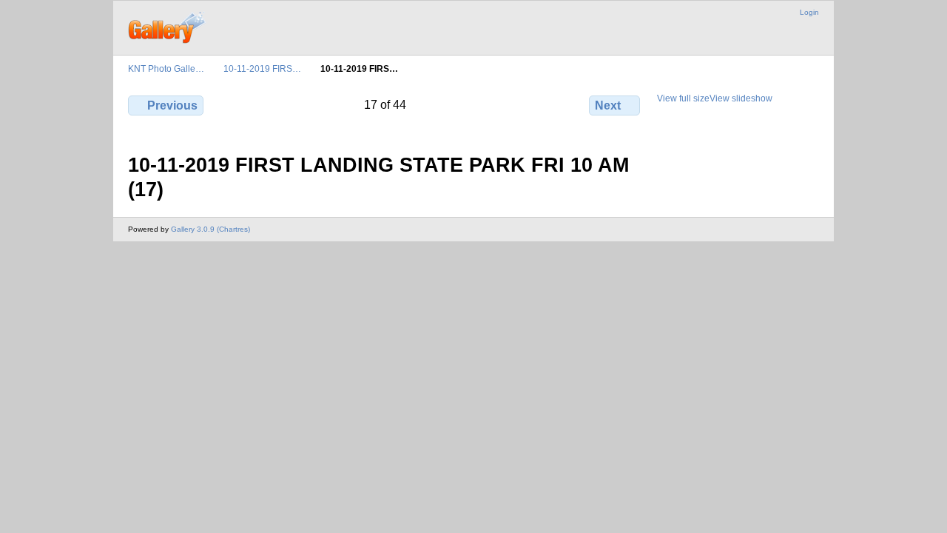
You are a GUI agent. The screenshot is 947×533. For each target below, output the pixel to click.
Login (809, 12)
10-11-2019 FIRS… (262, 68)
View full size (683, 98)
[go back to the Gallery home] (167, 26)
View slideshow (741, 98)
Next (608, 105)
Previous (172, 105)
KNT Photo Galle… (166, 68)
